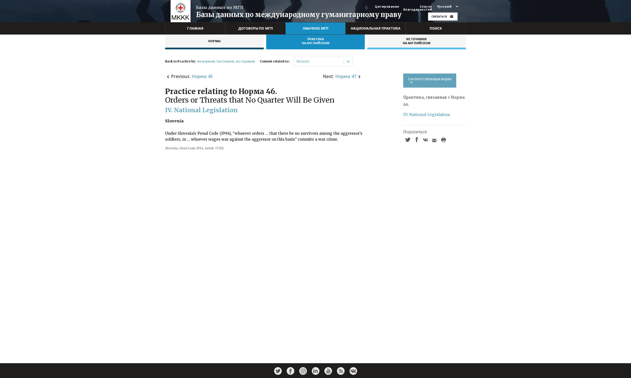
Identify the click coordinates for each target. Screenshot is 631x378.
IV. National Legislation (426, 114)
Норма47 (345, 76)
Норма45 (202, 76)
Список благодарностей (417, 8)
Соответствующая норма (430, 79)
